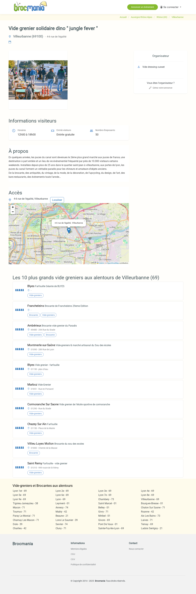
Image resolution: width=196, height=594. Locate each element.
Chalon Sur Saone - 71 (153, 507)
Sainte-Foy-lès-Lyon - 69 (111, 528)
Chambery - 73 (106, 499)
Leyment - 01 (63, 503)
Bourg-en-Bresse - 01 (152, 503)
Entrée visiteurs (64, 130)
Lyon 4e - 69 (147, 490)
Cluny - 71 (61, 528)
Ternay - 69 (147, 524)
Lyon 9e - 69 (19, 499)
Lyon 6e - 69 (62, 495)
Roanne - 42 (147, 511)
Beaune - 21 (62, 515)
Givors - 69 (104, 520)
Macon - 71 (19, 507)
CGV (73, 559)
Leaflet (101, 263)
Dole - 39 (17, 524)
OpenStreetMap (113, 263)
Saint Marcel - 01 (107, 503)
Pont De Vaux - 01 (108, 524)
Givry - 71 (103, 511)
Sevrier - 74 (62, 524)
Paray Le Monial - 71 (24, 515)
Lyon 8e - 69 (147, 495)
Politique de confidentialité (83, 564)
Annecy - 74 (62, 507)
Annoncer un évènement (142, 7)
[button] (170, 7)
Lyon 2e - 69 (62, 490)
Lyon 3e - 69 (104, 490)
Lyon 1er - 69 (20, 490)
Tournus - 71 (19, 511)
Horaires (22, 130)
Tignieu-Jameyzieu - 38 (25, 503)
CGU (73, 554)
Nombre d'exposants (105, 130)
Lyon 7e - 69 (104, 495)
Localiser (57, 200)
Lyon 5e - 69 (19, 495)
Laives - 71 (147, 520)
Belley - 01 (103, 507)
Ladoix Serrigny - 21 (151, 528)
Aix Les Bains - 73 (150, 515)
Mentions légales (79, 549)
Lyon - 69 (60, 499)
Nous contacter (136, 549)
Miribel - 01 (104, 515)
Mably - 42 (61, 511)
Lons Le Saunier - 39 (67, 520)
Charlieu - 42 (19, 528)
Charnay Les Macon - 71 (26, 520)
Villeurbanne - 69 (150, 499)
